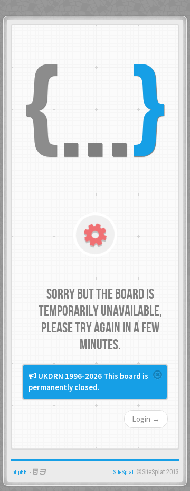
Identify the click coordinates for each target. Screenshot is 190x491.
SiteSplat (123, 472)
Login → (146, 419)
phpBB (19, 472)
